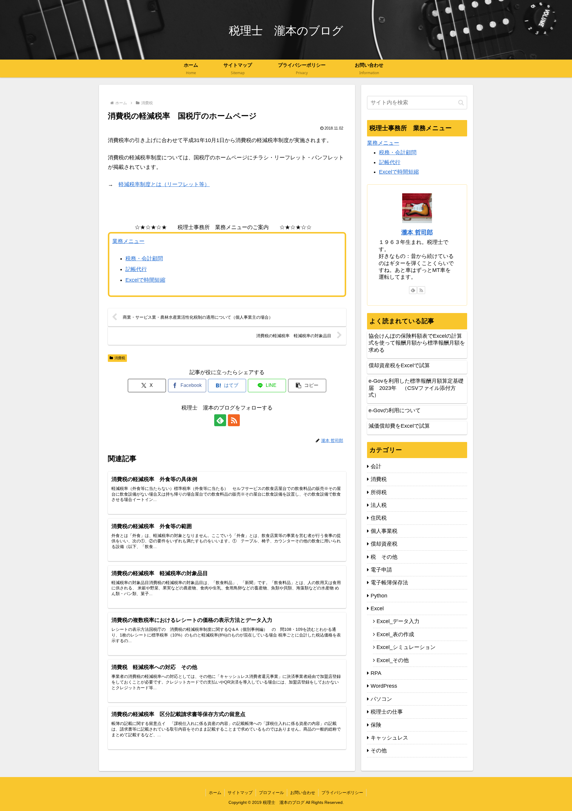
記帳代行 (136, 269)
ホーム (215, 792)
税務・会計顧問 (144, 258)
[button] (307, 385)
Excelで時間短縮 (145, 280)
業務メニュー (128, 241)
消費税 (119, 358)
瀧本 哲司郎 (417, 232)
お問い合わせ (302, 792)
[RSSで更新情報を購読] (234, 420)
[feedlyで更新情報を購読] (220, 420)
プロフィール (271, 792)
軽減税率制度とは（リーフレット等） (164, 184)
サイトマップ (240, 792)
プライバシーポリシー (342, 792)
